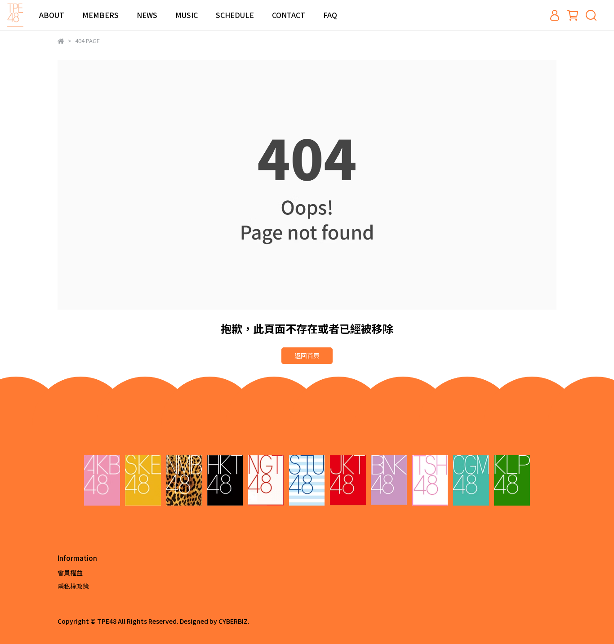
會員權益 (70, 572)
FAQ (330, 15)
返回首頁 (307, 355)
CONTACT (288, 15)
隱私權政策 (73, 586)
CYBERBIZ (233, 621)
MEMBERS (100, 15)
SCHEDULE (235, 15)
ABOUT (51, 15)
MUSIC (186, 15)
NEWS (147, 15)
